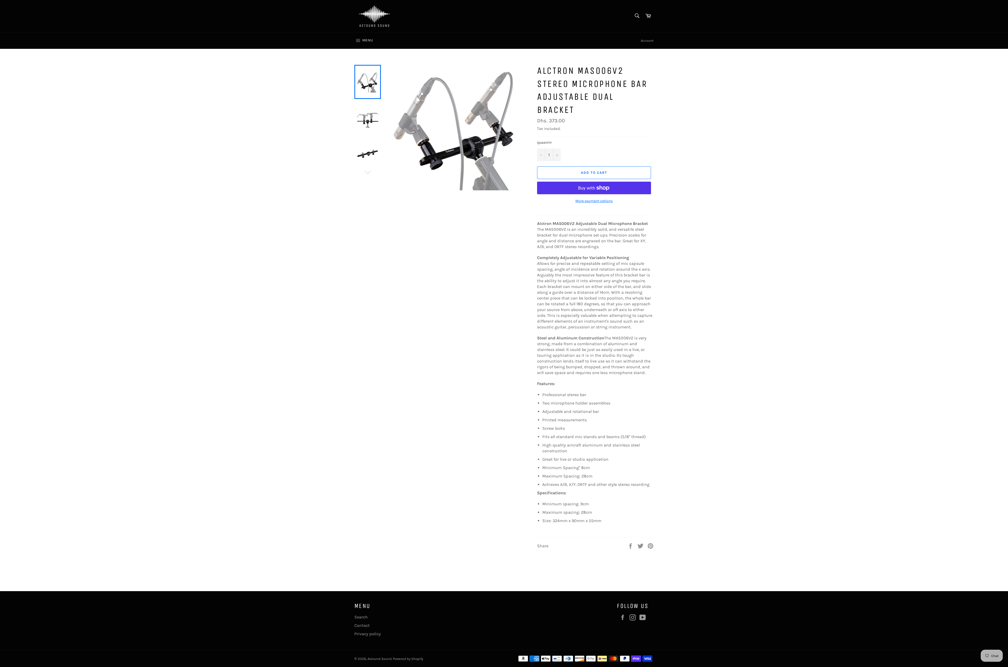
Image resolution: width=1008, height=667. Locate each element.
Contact (362, 625)
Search (361, 617)
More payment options (594, 201)
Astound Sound (380, 659)
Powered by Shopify (408, 659)
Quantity (544, 143)
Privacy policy (367, 633)
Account (647, 41)
